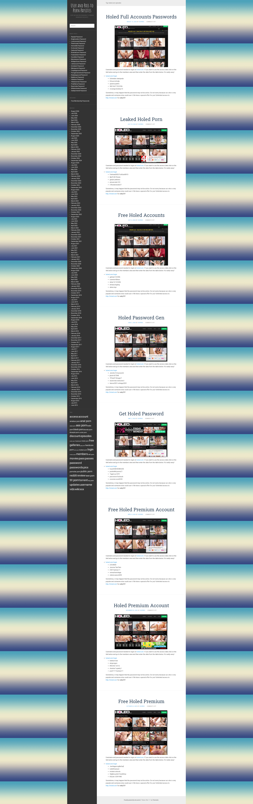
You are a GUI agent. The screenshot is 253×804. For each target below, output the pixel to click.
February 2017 (75, 360)
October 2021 (75, 239)
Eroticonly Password (77, 48)
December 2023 (76, 181)
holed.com (140, 70)
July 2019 (74, 300)
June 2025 (74, 140)
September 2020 (76, 268)
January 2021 (75, 259)
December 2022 (76, 207)
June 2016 (74, 378)
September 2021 (76, 241)
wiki (77, 489)
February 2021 (75, 257)
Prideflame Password (78, 84)
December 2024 (76, 154)
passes (89, 458)
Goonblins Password (77, 57)
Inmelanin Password (77, 66)
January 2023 (75, 205)
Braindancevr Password (78, 52)
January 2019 (75, 309)
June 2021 (74, 248)
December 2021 (76, 234)
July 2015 (74, 403)
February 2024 (75, 176)
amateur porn (75, 421)
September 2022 (76, 214)
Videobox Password (77, 79)
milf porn (91, 454)
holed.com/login (111, 76)
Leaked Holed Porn (141, 119)
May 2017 (74, 353)
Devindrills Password (77, 46)
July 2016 (74, 376)
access (74, 416)
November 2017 (76, 340)
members (82, 454)
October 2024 (75, 158)
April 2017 (74, 356)
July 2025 (74, 138)
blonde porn (88, 430)
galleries (75, 445)
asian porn (73, 426)
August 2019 (75, 297)
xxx (82, 489)
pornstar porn (75, 472)
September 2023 (76, 187)
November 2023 (76, 183)
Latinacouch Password (78, 64)
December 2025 (76, 127)
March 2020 (75, 282)
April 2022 (74, 225)
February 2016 (75, 387)
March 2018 (75, 331)
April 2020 (74, 279)
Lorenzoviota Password (78, 41)
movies (74, 458)
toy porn (91, 480)
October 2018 (75, 315)
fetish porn (85, 441)
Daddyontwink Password (79, 90)
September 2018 (76, 317)
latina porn (76, 450)
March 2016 (75, 385)
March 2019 (75, 304)
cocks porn (83, 432)
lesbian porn (83, 450)
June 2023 (74, 194)
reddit (73, 475)
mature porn (73, 454)
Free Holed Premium (141, 701)
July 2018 (74, 322)
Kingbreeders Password (78, 39)
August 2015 (75, 400)
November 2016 (76, 367)
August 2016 (75, 374)
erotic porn (72, 441)
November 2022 (76, 210)
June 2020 (74, 275)
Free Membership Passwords (80, 101)
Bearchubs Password (77, 86)
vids (72, 489)
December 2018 (76, 311)
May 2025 (74, 142)
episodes (86, 436)
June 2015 (74, 405)
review (81, 475)
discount (75, 436)
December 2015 (76, 391)
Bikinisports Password (78, 68)
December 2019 (76, 288)
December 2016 (76, 365)
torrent (83, 480)
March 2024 (75, 174)
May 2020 (74, 277)
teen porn (89, 475)
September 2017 (76, 344)
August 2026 (75, 111)
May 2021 (74, 250)
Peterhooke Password (78, 43)
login (90, 449)
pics (85, 467)
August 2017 (75, 347)
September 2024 (76, 160)
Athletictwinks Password (79, 88)
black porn (78, 429)
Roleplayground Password (79, 75)
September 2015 (76, 398)
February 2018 (75, 333)
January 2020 (75, 286)
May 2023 (74, 196)
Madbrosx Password (77, 77)
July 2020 (74, 273)
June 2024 (74, 167)
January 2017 (75, 362)
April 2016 (74, 383)
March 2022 (75, 228)
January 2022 (75, 232)
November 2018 (76, 313)
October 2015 (75, 396)
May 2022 (74, 223)
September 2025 (76, 133)
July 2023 (74, 192)
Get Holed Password (141, 413)
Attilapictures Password (78, 61)
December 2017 (76, 338)
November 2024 (76, 156)
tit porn (74, 480)
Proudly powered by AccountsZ (132, 800)
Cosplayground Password (79, 70)
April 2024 (74, 172)
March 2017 (75, 358)
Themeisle (155, 800)
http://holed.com (111, 98)
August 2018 (75, 320)
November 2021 (76, 237)
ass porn (81, 425)
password (76, 463)
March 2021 (75, 255)
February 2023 (75, 203)
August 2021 (75, 243)
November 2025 (76, 129)
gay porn (82, 445)
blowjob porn (74, 432)
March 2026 (75, 122)
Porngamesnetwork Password (80, 73)
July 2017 (74, 349)
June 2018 (74, 324)
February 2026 (75, 124)
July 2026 (74, 113)
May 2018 (74, 326)
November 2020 (76, 264)
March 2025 (75, 147)
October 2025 (75, 131)
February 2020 (75, 284)
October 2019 (75, 293)
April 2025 (74, 145)
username (86, 484)
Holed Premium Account (141, 605)
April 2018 (74, 329)
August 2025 (75, 136)
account (83, 416)
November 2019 (76, 291)
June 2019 (74, 302)
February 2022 (75, 230)
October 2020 (75, 266)
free (91, 440)
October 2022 (75, 212)
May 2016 (74, 380)
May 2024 (74, 169)
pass (82, 458)
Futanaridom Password (78, 55)
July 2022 (74, 219)
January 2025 (75, 151)
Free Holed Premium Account (141, 509)
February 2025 (75, 149)
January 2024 (75, 178)
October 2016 (75, 369)
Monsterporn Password (78, 59)
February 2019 (75, 306)
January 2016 (75, 389)
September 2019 (76, 295)
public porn (86, 471)
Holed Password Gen (141, 317)
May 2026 (74, 118)
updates (75, 484)
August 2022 (75, 216)
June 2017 (74, 351)
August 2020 (75, 270)
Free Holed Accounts (141, 215)
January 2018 (75, 335)
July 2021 (74, 246)
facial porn (78, 441)
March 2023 (75, 201)
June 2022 (74, 221)
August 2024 (75, 163)
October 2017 (75, 342)
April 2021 (74, 252)
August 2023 (75, 190)
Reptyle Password (76, 37)
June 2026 (74, 115)
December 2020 (76, 261)
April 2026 (74, 120)
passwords (76, 467)
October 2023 (75, 185)
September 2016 (76, 371)
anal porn (85, 420)
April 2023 (74, 198)
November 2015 (76, 394)
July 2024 (74, 165)
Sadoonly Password (77, 50)
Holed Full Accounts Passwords (141, 17)
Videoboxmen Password (78, 81)
